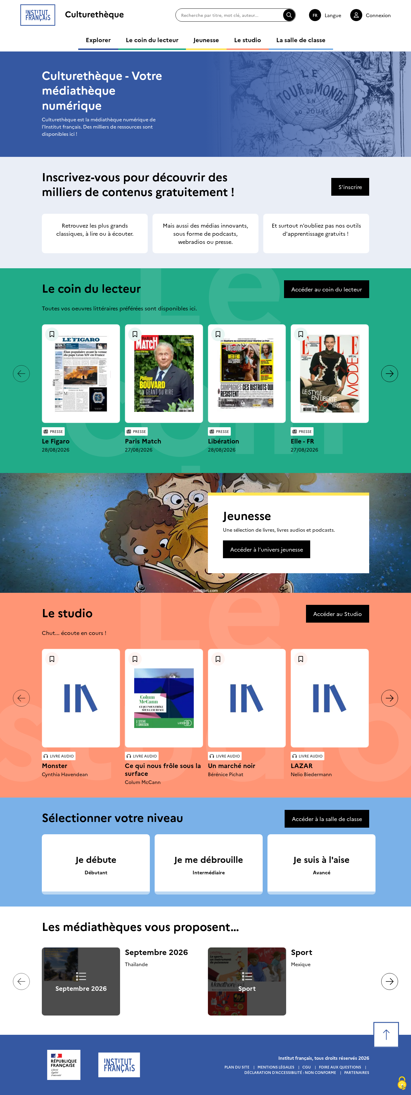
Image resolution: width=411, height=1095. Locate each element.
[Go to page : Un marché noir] (247, 698)
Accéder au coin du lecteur (326, 289)
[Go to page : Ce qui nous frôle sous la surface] (164, 698)
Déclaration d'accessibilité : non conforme (290, 1072)
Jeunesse (206, 39)
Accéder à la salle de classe (327, 819)
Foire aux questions (340, 1066)
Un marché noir (231, 765)
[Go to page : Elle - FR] (330, 374)
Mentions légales (276, 1066)
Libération (223, 440)
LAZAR (302, 765)
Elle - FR (302, 440)
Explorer (98, 39)
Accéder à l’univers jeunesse (266, 549)
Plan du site (236, 1066)
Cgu (306, 1066)
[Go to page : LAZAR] (330, 698)
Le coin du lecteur (152, 39)
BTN (52, 334)
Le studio (247, 39)
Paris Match (143, 440)
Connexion (378, 15)
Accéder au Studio (337, 613)
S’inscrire (350, 187)
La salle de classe (301, 39)
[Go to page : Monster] (81, 698)
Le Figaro (56, 440)
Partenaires (356, 1072)
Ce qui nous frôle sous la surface (163, 769)
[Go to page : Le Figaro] (81, 373)
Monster (54, 765)
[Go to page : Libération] (247, 373)
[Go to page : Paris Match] (164, 373)
